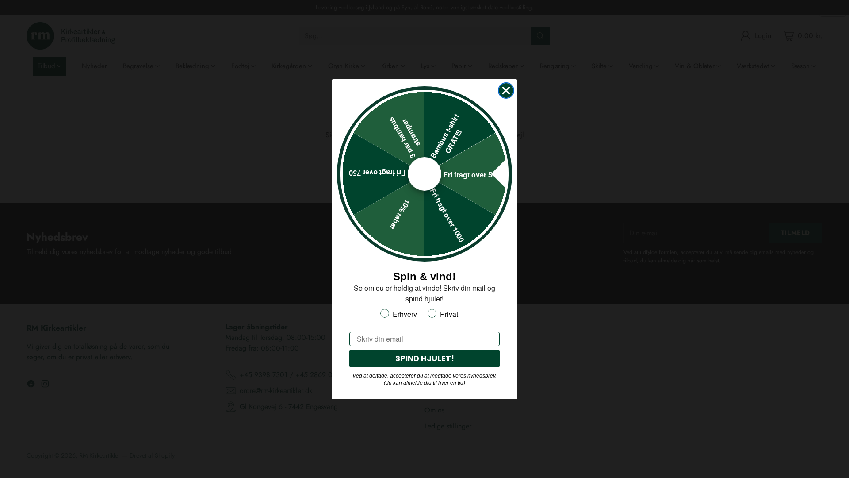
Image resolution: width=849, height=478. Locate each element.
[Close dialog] (506, 90)
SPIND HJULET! (424, 358)
